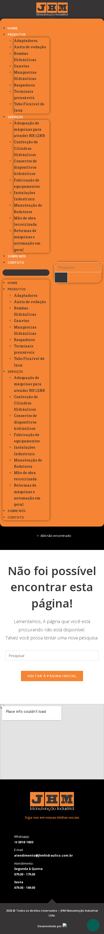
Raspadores (24, 85)
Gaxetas (21, 66)
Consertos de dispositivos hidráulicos (25, 167)
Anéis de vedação (30, 46)
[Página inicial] (34, 535)
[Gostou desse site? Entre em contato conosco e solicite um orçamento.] (65, 926)
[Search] (61, 277)
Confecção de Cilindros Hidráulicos (26, 148)
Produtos (17, 34)
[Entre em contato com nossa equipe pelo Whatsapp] (93, 925)
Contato (16, 262)
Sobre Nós (17, 256)
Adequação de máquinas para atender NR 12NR (29, 129)
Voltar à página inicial (52, 676)
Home (12, 28)
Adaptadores (25, 40)
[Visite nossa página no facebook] (45, 825)
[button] (26, 272)
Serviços (15, 117)
